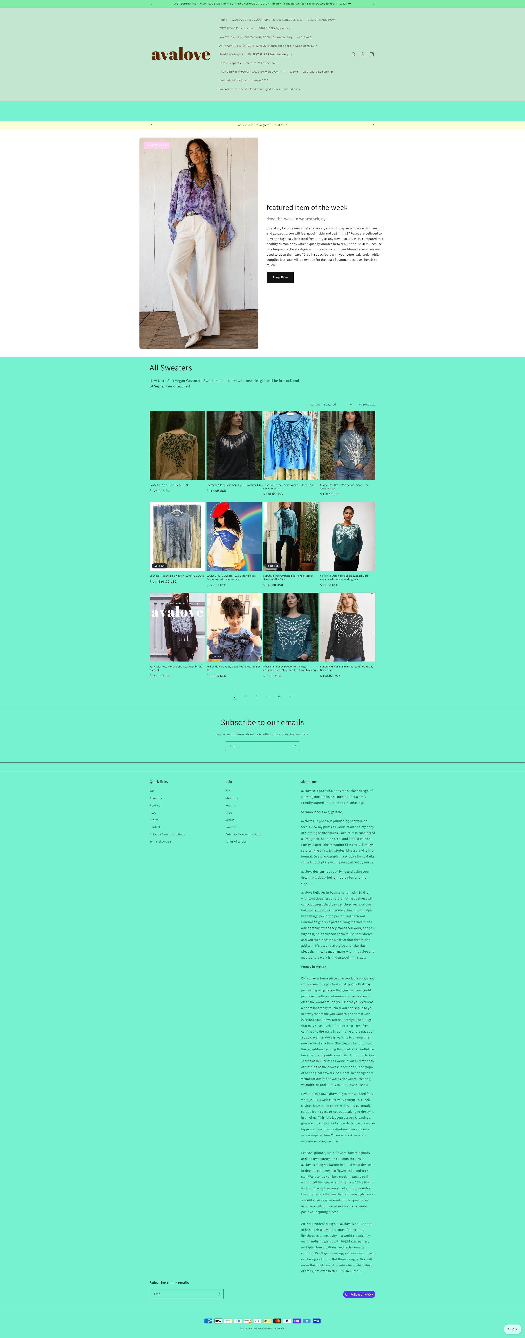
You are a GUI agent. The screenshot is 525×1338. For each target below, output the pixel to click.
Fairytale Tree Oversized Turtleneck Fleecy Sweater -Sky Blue (288, 577)
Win (152, 791)
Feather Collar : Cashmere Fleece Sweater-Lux (234, 485)
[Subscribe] (294, 746)
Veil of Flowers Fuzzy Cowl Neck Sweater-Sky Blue (233, 668)
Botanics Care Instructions (167, 834)
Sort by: (315, 404)
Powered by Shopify (274, 1328)
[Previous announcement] (151, 4)
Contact (155, 827)
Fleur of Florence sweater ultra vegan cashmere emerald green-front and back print (290, 668)
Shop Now (280, 277)
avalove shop (256, 1328)
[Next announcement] (373, 4)
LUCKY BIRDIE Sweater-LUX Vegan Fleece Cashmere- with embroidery (231, 577)
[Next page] (290, 696)
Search (154, 820)
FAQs (153, 812)
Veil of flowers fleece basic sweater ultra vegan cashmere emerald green (344, 577)
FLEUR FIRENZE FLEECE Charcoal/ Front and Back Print (346, 668)
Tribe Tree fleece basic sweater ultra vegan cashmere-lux (289, 486)
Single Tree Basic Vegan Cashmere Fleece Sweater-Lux (345, 486)
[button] (306, 37)
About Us (156, 798)
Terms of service (160, 841)
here (338, 812)
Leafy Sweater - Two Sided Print (169, 485)
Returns (155, 805)
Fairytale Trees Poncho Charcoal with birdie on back (176, 668)
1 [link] (235, 696)
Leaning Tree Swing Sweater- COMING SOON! (177, 575)
